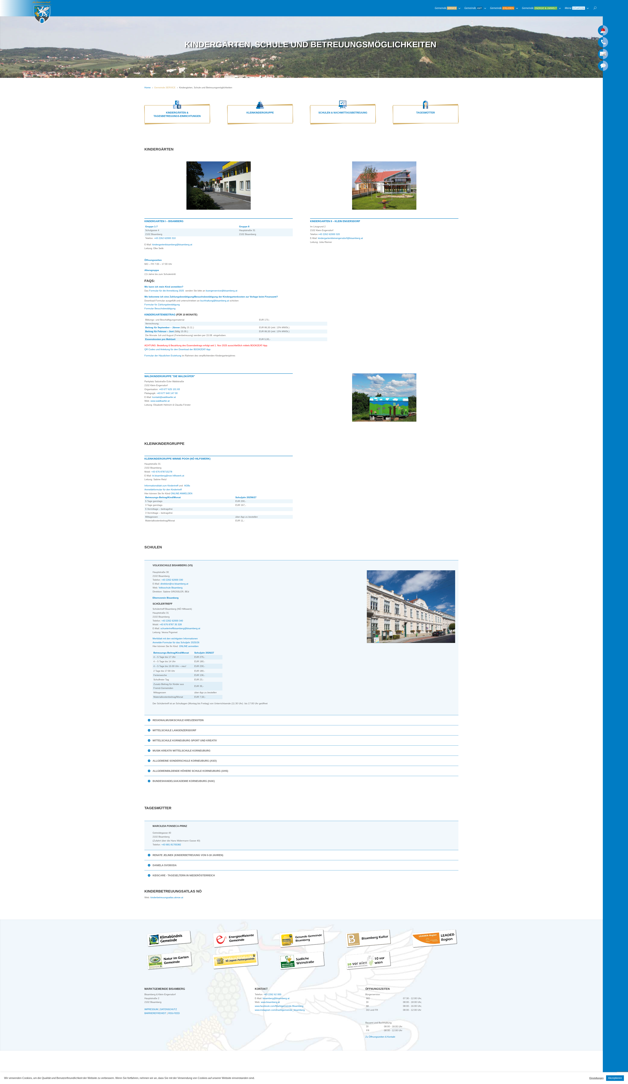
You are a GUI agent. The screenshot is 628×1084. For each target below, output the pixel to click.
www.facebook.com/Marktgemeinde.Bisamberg (279, 1006)
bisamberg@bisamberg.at (276, 998)
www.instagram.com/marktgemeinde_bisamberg (280, 1010)
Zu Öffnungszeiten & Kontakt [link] (380, 1036)
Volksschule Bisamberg (171, 587)
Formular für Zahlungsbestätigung (162, 304)
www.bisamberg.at (270, 1002)
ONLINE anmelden (189, 646)
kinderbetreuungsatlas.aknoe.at (166, 897)
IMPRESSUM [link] (151, 1009)
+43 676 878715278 (161, 471)
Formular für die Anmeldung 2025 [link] (167, 290)
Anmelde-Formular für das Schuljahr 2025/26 (176, 642)
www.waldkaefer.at (160, 401)
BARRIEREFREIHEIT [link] (155, 1013)
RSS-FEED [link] (174, 1013)
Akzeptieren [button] (615, 1078)
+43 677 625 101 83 (169, 389)
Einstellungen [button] (596, 1078)
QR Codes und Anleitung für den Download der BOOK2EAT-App (177, 349)
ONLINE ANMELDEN (181, 493)
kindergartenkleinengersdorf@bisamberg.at (340, 238)
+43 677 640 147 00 (167, 393)
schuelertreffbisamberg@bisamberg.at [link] (180, 628)
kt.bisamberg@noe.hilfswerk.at (168, 475)
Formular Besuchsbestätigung (159, 308)
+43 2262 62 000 (272, 994)
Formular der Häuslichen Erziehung (162, 355)
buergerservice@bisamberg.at (221, 290)
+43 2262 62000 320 (329, 234)
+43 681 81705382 (171, 844)
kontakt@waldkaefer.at (164, 397)
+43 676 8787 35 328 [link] (170, 624)
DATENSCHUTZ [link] (168, 1009)
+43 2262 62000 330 (172, 579)
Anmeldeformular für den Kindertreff (163, 489)
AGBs (187, 485)
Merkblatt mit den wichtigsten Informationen (175, 638)
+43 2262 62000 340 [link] (172, 620)
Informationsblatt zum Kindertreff (161, 485)
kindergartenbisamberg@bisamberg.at (172, 244)
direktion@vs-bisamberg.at (174, 583)
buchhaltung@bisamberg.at (214, 300)
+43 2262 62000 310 (165, 238)
